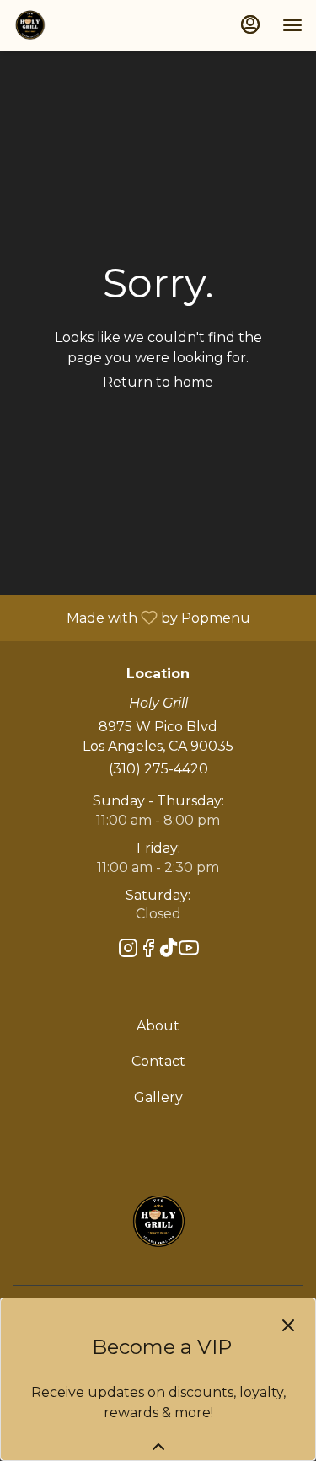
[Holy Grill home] (89, 25)
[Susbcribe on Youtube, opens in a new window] (189, 951)
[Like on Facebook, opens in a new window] (148, 951)
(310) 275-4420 (158, 769)
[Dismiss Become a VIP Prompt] (288, 1325)
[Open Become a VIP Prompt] (158, 1447)
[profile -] (250, 24)
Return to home (158, 382)
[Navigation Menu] (292, 25)
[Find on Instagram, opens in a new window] (128, 951)
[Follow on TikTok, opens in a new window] (168, 951)
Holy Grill (158, 1222)
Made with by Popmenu (131, 617)
